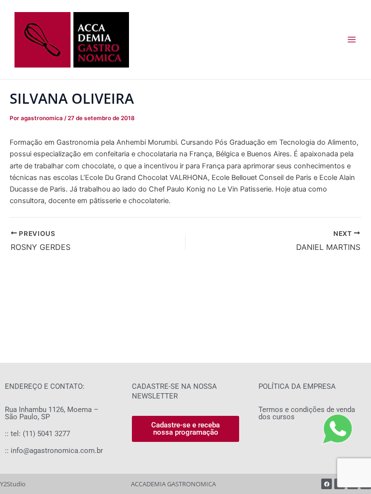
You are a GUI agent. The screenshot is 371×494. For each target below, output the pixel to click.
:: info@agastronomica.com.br (54, 450)
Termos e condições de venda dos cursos (306, 413)
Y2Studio (13, 484)
